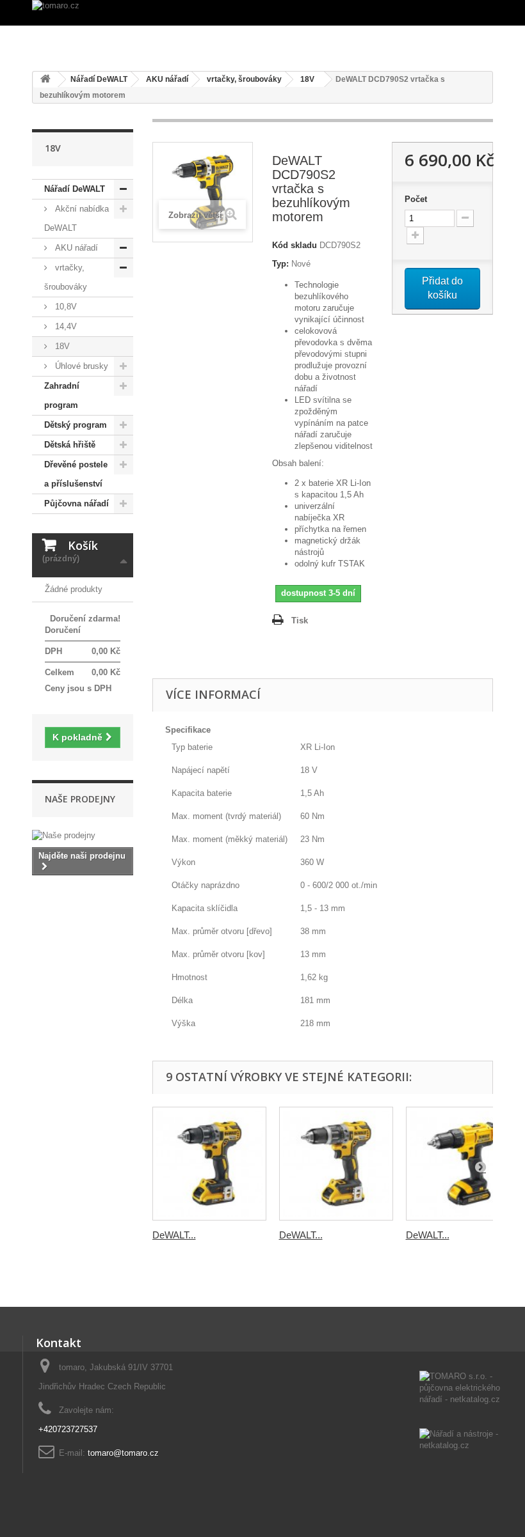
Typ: (280, 264)
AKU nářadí (75, 248)
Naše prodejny (80, 799)
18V (61, 346)
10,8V (64, 306)
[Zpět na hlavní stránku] (45, 80)
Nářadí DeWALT (74, 189)
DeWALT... (174, 1234)
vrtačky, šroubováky (65, 277)
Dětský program (75, 425)
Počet (416, 199)
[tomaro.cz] (262, 13)
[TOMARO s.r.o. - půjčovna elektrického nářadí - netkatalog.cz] (461, 1399)
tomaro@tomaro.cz (123, 1453)
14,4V (64, 326)
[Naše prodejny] (82, 835)
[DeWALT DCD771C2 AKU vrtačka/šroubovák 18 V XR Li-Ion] (463, 1164)
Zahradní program (61, 395)
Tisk (299, 620)
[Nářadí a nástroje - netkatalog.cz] (461, 1441)
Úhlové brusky (80, 366)
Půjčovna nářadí (76, 503)
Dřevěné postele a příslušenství (76, 474)
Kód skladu (294, 245)
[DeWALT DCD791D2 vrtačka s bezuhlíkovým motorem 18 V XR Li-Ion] (209, 1164)
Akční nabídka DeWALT (76, 218)
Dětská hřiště (69, 444)
